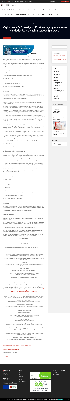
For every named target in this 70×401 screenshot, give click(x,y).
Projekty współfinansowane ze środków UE (59, 97)
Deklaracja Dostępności (28, 1)
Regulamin (6, 354)
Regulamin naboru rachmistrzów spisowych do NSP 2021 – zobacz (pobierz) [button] (17, 345)
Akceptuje (60, 399)
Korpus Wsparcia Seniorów (36, 14)
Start (2, 9)
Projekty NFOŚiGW (21, 1)
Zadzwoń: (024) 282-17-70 (54, 1)
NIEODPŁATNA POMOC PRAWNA (22, 14)
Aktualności (9, 9)
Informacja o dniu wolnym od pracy (59, 59)
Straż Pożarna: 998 (56, 374)
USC (20, 9)
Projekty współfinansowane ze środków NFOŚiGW (59, 90)
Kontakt (20, 379)
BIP (5, 9)
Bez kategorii (57, 74)
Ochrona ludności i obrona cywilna (7, 14)
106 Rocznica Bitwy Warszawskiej (59, 62)
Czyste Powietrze (37, 9)
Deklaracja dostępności (23, 381)
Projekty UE (16, 1)
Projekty (56, 77)
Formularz (6, 356)
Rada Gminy (15, 9)
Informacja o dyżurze (57, 60)
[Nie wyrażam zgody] (68, 399)
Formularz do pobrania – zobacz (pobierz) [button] (11, 349)
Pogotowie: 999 (55, 376)
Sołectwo (30, 9)
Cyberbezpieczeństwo (52, 9)
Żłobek (44, 9)
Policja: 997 (55, 372)
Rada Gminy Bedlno (22, 377)
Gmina (24, 9)
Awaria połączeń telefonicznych (59, 55)
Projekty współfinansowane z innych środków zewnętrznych (58, 83)
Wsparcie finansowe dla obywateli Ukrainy (59, 144)
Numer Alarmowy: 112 (57, 377)
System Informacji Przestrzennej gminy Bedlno (51, 14)
